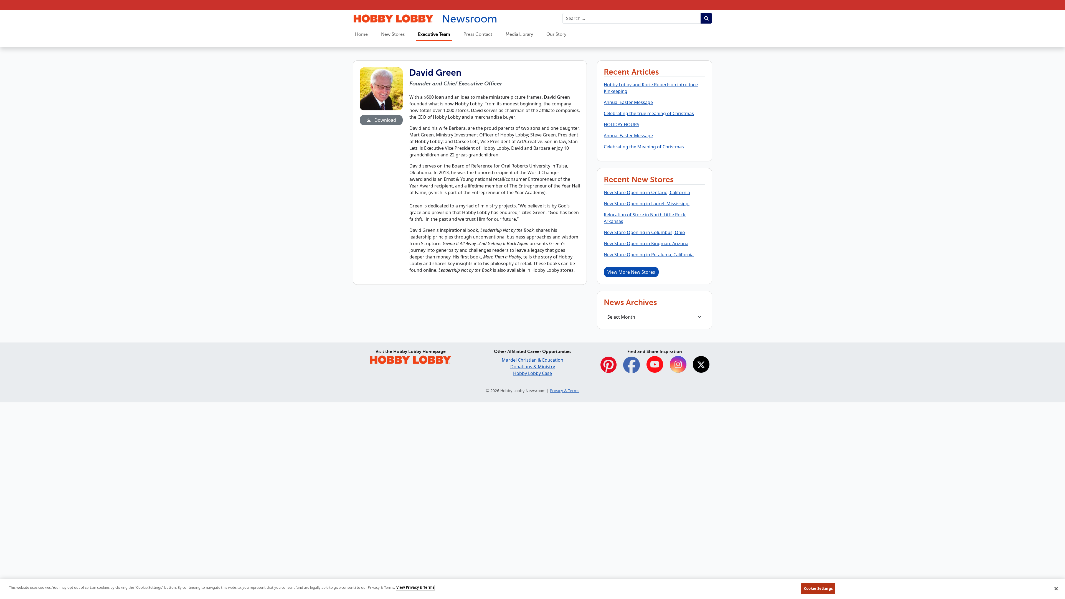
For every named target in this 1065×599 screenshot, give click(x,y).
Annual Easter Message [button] (628, 102)
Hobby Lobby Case (532, 373)
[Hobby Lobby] (410, 359)
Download (384, 120)
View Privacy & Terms (415, 587)
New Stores (393, 34)
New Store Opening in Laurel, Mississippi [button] (646, 203)
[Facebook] (631, 368)
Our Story (556, 34)
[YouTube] (655, 365)
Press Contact (477, 34)
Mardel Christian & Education (532, 360)
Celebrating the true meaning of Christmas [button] (649, 113)
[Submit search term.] (706, 18)
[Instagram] (678, 365)
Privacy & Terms (564, 390)
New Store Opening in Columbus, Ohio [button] (644, 232)
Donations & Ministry (532, 367)
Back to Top (1047, 553)
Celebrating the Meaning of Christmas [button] (644, 147)
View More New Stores (631, 272)
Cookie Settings (818, 588)
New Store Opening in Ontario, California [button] (647, 192)
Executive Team (434, 34)
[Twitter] (701, 365)
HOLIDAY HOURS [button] (621, 124)
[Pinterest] (608, 368)
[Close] (1056, 588)
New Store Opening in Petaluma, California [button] (649, 255)
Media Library (519, 34)
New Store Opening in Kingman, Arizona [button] (646, 243)
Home (361, 34)
